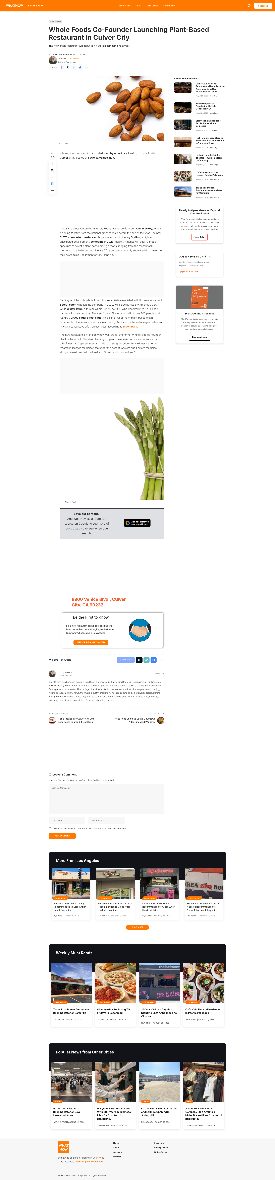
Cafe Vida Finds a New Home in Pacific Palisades (209, 173)
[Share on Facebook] (61, 67)
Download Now (199, 337)
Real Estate (152, 5)
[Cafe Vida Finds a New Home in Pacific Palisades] (182, 176)
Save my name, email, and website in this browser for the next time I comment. (89, 828)
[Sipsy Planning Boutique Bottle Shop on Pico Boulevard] (182, 125)
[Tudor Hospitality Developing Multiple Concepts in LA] (182, 107)
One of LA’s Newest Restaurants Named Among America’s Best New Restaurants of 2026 (210, 87)
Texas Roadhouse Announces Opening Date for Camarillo (209, 190)
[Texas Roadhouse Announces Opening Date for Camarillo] (182, 192)
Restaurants (124, 5)
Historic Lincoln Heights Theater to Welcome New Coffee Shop (209, 157)
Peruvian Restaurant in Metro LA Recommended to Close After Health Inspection (115, 906)
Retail (139, 5)
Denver (57, 1102)
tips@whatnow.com (188, 271)
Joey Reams (73, 58)
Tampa (146, 1102)
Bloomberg (130, 326)
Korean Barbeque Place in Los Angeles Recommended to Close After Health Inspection (203, 906)
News (101, 1102)
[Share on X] (67, 67)
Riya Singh (214, 96)
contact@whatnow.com (89, 1161)
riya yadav (58, 915)
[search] (249, 5)
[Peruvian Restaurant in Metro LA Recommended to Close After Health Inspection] (115, 883)
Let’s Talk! (200, 237)
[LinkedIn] (163, 674)
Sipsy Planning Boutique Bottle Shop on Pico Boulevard (208, 123)
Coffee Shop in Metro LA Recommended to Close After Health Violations (158, 906)
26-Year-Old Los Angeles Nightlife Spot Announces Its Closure (159, 1013)
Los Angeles (60, 1002)
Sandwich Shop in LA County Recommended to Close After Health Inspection (70, 906)
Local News (60, 898)
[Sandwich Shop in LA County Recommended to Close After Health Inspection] (71, 883)
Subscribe (263, 6)
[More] (86, 67)
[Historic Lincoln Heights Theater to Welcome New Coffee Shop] (182, 159)
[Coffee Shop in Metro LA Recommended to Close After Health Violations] (159, 883)
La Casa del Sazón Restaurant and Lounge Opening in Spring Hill (159, 1112)
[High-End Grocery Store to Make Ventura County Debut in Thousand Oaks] (182, 142)
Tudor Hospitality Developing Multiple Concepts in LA (206, 106)
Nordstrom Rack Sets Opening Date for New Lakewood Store (66, 1112)
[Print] (80, 67)
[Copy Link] (74, 67)
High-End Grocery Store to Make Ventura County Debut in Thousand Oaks (210, 140)
